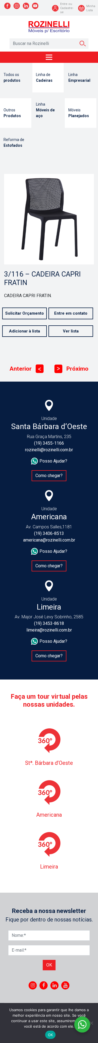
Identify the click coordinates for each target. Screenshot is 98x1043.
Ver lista (71, 331)
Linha (79, 77)
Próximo (72, 368)
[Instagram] (33, 985)
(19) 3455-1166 (49, 443)
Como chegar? (49, 475)
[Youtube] (65, 985)
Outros (12, 113)
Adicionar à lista (24, 331)
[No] (91, 1023)
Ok (49, 965)
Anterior (25, 368)
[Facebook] (43, 985)
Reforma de (14, 142)
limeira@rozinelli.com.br (49, 630)
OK (50, 1035)
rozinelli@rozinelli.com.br (49, 449)
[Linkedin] (55, 985)
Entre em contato (70, 313)
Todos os (12, 77)
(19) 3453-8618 (49, 623)
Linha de (44, 77)
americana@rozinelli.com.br (49, 540)
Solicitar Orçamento (24, 313)
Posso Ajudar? (53, 461)
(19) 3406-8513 (49, 533)
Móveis (78, 113)
